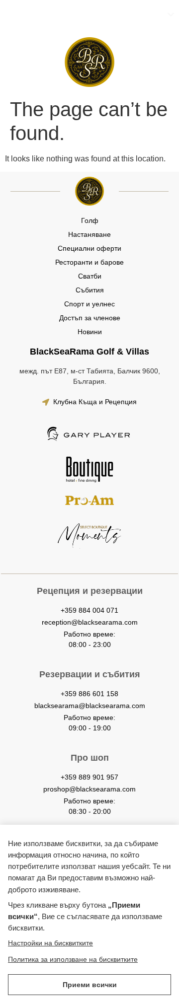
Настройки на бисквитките (50, 943)
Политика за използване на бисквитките (73, 959)
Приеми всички (90, 985)
